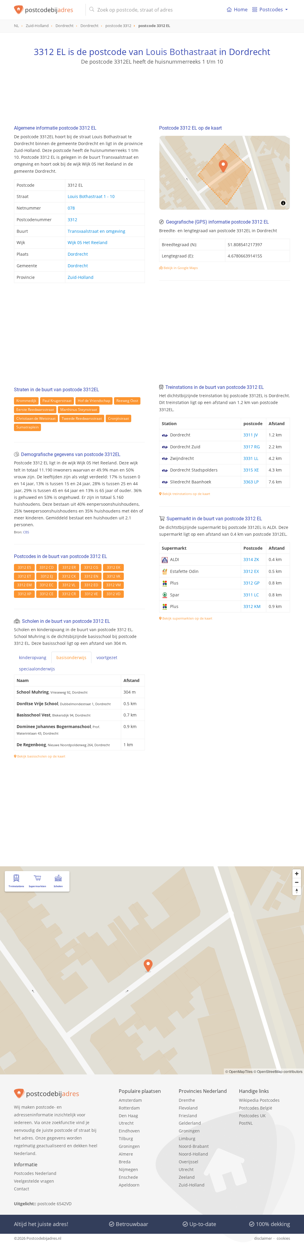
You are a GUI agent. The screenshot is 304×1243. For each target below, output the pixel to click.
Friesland (188, 1115)
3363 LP (251, 482)
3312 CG (91, 567)
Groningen (129, 1146)
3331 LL (250, 458)
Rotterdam (129, 1108)
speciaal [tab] (37, 669)
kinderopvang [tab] (32, 657)
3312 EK (113, 567)
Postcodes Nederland (35, 1173)
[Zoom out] (296, 882)
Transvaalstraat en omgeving (96, 231)
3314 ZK (251, 559)
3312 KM (252, 606)
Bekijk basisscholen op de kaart (40, 756)
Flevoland (188, 1108)
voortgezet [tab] (106, 657)
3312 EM (24, 584)
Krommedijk (26, 400)
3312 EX (251, 571)
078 (71, 208)
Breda (125, 1162)
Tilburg (126, 1138)
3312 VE (91, 593)
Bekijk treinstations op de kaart (186, 493)
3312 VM (113, 584)
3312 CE (46, 593)
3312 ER (69, 567)
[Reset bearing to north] (296, 891)
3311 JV (250, 435)
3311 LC (251, 595)
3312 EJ (47, 576)
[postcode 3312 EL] (47, 9)
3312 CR (69, 593)
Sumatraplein (27, 427)
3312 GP (251, 583)
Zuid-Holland (81, 277)
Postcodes (271, 9)
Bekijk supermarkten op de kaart (187, 618)
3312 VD (114, 593)
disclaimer (263, 1238)
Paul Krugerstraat (57, 400)
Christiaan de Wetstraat (36, 418)
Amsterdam (130, 1100)
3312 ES (24, 567)
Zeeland (187, 1177)
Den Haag (128, 1115)
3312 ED (91, 584)
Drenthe (187, 1100)
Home (241, 9)
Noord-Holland (193, 1154)
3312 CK (69, 576)
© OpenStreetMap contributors (278, 1071)
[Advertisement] (152, 92)
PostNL (246, 1123)
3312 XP (24, 593)
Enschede (128, 1177)
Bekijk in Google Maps (180, 267)
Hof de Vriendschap (94, 400)
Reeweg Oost (127, 400)
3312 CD (46, 567)
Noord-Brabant (194, 1146)
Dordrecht (78, 254)
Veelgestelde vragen (34, 1181)
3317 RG (251, 447)
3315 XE (251, 470)
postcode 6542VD (54, 1203)
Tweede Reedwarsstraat (82, 418)
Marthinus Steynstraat (78, 409)
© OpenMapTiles (239, 1071)
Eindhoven (129, 1131)
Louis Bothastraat (181, 51)
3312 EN (91, 576)
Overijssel (188, 1162)
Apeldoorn (129, 1185)
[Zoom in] (296, 873)
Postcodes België (255, 1108)
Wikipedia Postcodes (259, 1100)
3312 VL (68, 584)
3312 (72, 219)
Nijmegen (128, 1169)
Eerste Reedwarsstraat (35, 409)
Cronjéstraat (118, 418)
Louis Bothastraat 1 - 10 (91, 196)
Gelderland (190, 1123)
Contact (21, 1189)
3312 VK (113, 576)
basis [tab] (71, 657)
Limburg (187, 1138)
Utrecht (126, 1123)
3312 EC (46, 584)
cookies (283, 1238)
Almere (126, 1154)
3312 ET (24, 576)
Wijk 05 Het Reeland (87, 242)
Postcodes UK (252, 1115)
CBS (26, 532)
